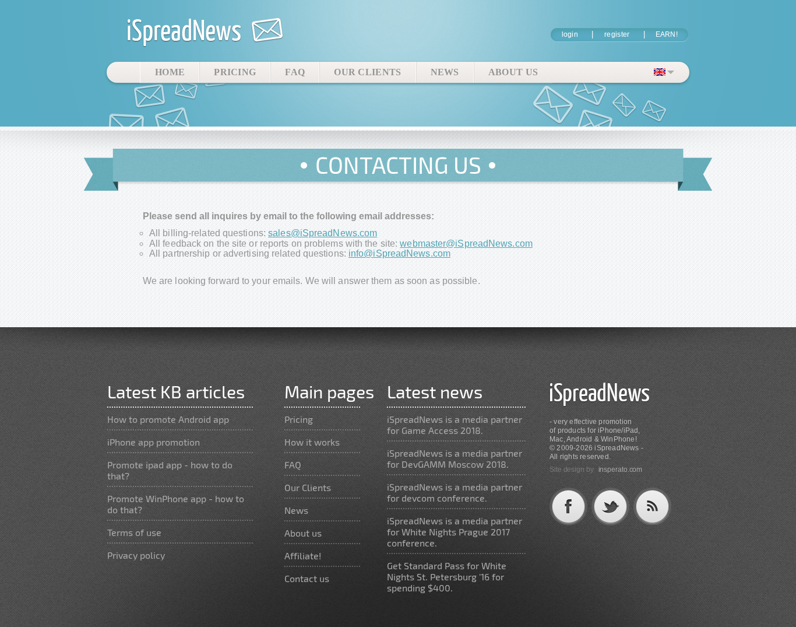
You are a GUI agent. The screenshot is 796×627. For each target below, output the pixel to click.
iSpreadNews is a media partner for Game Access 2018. (454, 425)
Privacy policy (136, 555)
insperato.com (620, 469)
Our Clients (367, 72)
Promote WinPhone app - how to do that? (175, 504)
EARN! (667, 34)
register (616, 34)
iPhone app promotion (153, 441)
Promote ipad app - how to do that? (170, 470)
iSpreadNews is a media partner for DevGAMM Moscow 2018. (454, 458)
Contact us (306, 578)
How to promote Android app (168, 419)
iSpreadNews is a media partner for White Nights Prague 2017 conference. (454, 531)
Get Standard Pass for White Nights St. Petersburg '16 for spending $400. (446, 576)
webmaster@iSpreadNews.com (466, 243)
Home (170, 72)
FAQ (295, 72)
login (570, 34)
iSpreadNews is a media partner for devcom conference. (454, 492)
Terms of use (134, 532)
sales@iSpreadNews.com (322, 233)
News (445, 72)
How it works (312, 441)
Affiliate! (302, 555)
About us (513, 72)
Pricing (235, 72)
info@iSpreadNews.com (399, 253)
